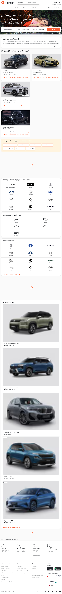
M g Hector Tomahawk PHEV (11, 388)
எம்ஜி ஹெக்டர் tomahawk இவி (11, 343)
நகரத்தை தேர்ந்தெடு (54, 7)
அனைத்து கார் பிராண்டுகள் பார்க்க (10, 274)
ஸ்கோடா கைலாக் (8, 476)
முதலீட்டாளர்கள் (4, 579)
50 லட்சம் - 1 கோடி (20, 148)
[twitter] (48, 591)
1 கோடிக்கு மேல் (30, 148)
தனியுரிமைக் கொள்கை (5, 575)
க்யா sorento (5, 70)
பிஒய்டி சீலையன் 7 (8, 520)
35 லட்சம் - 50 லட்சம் (8, 148)
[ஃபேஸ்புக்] (45, 591)
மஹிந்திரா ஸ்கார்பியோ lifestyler (9, 127)
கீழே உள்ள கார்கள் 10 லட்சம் (10, 145)
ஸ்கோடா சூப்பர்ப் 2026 (37, 70)
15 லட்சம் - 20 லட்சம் (35, 145)
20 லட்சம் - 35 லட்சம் (47, 145)
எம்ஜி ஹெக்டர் (5, 99)
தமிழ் (55, 2)
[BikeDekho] (49, 576)
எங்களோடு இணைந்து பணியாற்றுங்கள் (5, 569)
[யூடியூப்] (52, 591)
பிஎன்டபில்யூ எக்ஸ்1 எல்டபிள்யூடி (11, 432)
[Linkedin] (60, 591)
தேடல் (53, 29)
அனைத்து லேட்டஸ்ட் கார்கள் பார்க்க (11, 527)
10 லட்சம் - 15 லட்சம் (23, 145)
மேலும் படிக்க (56, 46)
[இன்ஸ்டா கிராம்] (56, 591)
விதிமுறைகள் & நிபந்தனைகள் (7, 572)
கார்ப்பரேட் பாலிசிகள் (5, 577)
